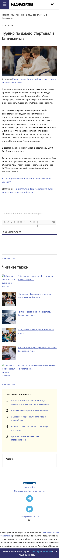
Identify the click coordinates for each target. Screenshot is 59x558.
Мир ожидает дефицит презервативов (29, 410)
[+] (37, 222)
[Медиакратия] (22, 4)
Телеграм (47, 551)
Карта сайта (29, 487)
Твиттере (36, 551)
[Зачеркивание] (14, 222)
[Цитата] (24, 222)
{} (34, 222)
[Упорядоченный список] (17, 222)
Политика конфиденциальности (29, 491)
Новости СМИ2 (9, 258)
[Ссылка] (31, 222)
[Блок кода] (27, 222)
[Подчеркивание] (11, 222)
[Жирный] (4, 222)
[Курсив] (8, 222)
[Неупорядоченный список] (21, 222)
